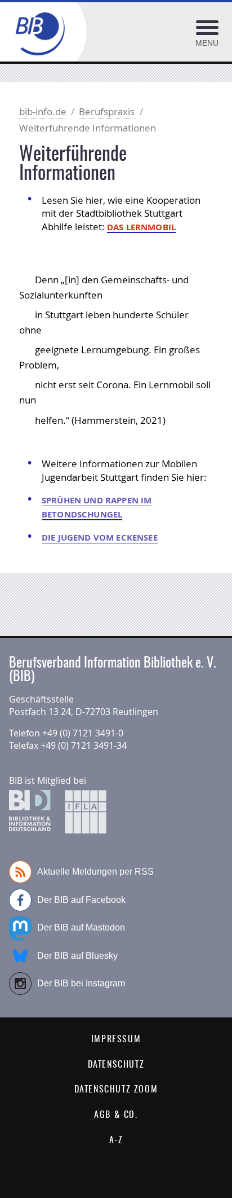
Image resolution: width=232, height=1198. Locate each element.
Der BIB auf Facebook (81, 900)
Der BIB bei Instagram (81, 983)
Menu (206, 43)
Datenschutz (116, 1064)
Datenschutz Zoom (116, 1089)
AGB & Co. (115, 1115)
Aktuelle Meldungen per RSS (95, 871)
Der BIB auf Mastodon (81, 927)
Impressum (116, 1039)
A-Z (116, 1140)
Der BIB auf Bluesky (77, 955)
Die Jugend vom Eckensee (100, 537)
